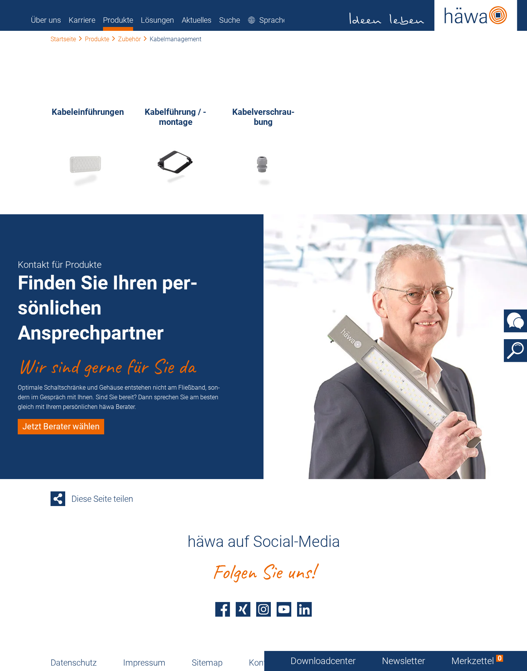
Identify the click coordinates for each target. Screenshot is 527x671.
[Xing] (243, 609)
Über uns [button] (46, 20)
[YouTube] (284, 609)
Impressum (144, 663)
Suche (229, 20)
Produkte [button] (118, 20)
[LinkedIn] (304, 609)
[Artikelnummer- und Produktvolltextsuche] (515, 350)
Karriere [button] (82, 20)
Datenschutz (74, 663)
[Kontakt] (515, 320)
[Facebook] (222, 609)
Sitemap (207, 663)
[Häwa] (433, 15)
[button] (267, 20)
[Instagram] (263, 609)
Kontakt (263, 663)
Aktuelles (196, 20)
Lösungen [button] (157, 20)
